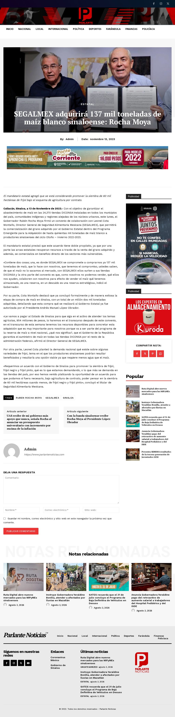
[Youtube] (28, 663)
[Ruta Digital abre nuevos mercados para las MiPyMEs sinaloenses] (133, 391)
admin (70, 139)
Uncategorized (89, 667)
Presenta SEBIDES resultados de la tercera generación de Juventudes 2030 (156, 454)
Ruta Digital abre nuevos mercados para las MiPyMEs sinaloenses (156, 391)
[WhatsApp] (160, 353)
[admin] (11, 451)
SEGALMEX (52, 397)
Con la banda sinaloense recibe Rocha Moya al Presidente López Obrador (88, 419)
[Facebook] (153, 4)
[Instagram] (161, 4)
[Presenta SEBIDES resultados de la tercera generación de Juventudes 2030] (133, 454)
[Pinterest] (152, 353)
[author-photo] (5, 605)
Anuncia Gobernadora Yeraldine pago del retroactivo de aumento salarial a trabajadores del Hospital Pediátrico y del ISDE (155, 438)
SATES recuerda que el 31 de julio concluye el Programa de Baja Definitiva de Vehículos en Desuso (156, 421)
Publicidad (133, 291)
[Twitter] (168, 4)
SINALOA (68, 397)
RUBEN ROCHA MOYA (29, 397)
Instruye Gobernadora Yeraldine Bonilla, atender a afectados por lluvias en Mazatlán (156, 406)
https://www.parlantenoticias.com (44, 454)
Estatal (87, 104)
